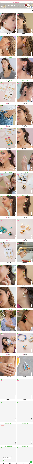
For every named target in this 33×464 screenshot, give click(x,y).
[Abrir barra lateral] (1, 233)
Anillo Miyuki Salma (8, 125)
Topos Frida (8, 33)
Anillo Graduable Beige (24, 262)
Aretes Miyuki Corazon (24, 125)
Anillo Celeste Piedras (24, 353)
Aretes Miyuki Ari (25, 102)
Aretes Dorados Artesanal (24, 422)
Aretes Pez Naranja (24, 376)
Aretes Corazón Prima (8, 171)
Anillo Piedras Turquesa (8, 239)
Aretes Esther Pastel (24, 56)
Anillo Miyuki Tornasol (8, 376)
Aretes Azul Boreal (24, 148)
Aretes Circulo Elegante (8, 285)
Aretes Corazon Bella (8, 56)
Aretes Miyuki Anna (8, 262)
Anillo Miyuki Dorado (24, 171)
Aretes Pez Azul (24, 399)
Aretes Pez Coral (8, 399)
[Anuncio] (16, 0)
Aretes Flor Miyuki (24, 285)
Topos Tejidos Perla (8, 102)
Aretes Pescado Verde (8, 422)
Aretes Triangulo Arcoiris (8, 353)
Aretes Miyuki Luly (24, 33)
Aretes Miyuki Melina (8, 148)
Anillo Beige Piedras (24, 239)
